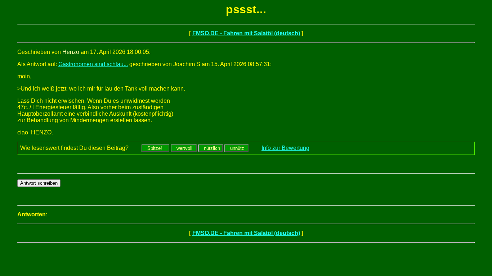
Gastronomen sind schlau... (93, 64)
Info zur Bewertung (285, 148)
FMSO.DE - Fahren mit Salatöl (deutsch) (246, 33)
